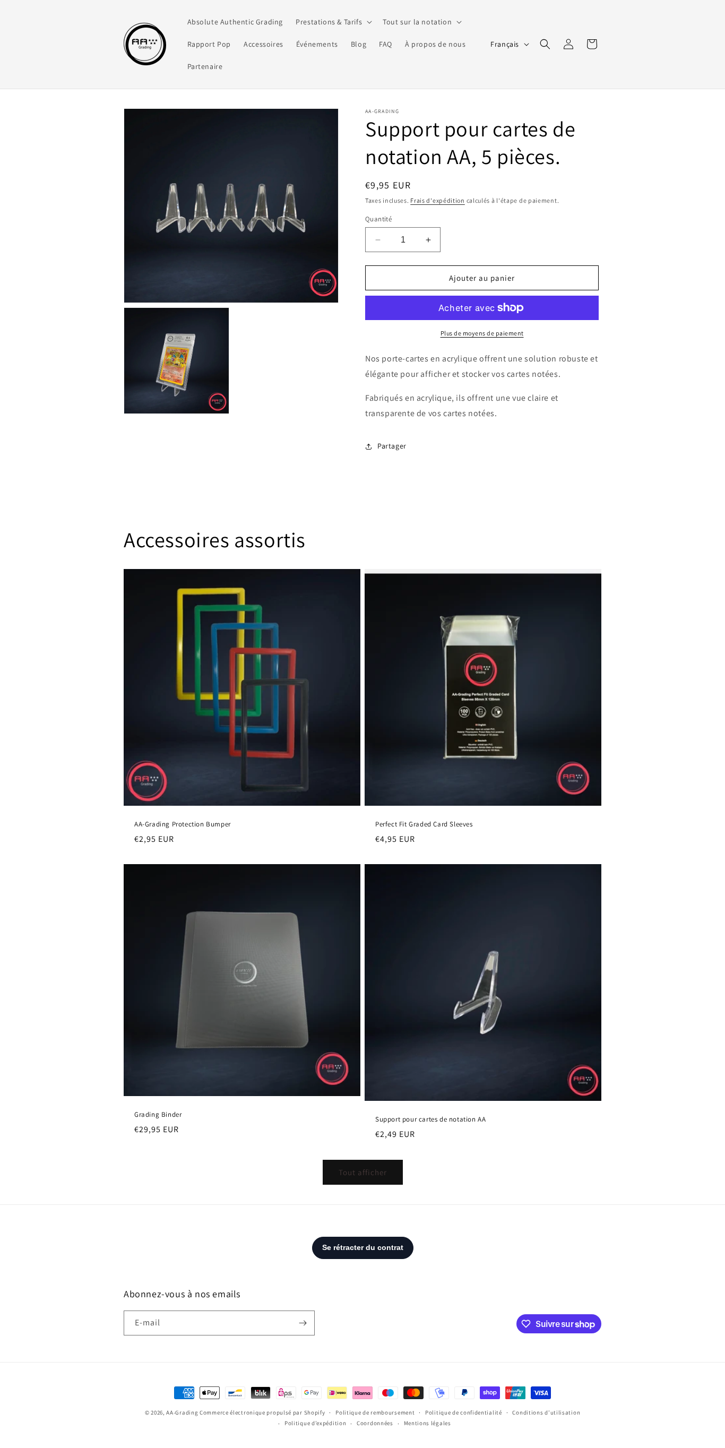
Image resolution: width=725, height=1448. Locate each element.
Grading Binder (158, 1114)
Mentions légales (427, 1423)
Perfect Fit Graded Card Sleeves (424, 824)
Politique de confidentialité (463, 1412)
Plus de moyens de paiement (482, 333)
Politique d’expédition (315, 1423)
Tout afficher (363, 1172)
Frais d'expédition (437, 200)
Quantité (378, 218)
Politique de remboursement (375, 1412)
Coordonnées (375, 1423)
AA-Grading (182, 1412)
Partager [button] (392, 446)
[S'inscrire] (302, 1323)
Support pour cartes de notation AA (430, 1119)
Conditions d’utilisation (546, 1412)
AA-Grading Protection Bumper (182, 824)
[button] (332, 22)
